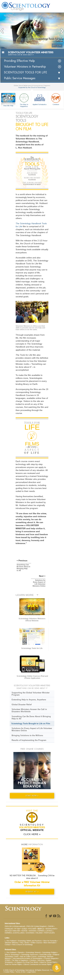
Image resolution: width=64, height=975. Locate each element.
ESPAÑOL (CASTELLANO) (15, 933)
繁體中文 (41, 929)
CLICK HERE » (32, 834)
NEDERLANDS (51, 929)
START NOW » (32, 795)
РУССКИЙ (32, 929)
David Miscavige (45, 954)
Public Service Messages (19, 78)
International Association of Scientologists (27, 958)
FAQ (21, 943)
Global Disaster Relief (22, 704)
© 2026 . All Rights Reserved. (26, 970)
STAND (7, 960)
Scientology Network (33, 952)
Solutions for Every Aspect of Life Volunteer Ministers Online (32, 729)
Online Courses (36, 943)
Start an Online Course (28, 956)
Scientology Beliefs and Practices (30, 941)
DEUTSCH (9, 931)
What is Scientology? (12, 954)
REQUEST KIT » (32, 891)
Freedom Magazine (51, 958)
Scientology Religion (49, 952)
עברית (17, 928)
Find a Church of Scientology (22, 944)
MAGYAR (16, 931)
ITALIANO (39, 933)
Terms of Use (20, 972)
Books (27, 943)
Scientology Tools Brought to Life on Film (30, 723)
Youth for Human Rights (13, 964)
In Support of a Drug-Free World (26, 962)
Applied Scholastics (40, 104)
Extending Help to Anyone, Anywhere (29, 700)
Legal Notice (31, 972)
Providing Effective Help (19, 61)
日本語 (24, 929)
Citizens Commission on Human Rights (37, 964)
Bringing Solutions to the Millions (27, 735)
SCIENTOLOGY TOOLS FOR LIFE (25, 72)
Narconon (41, 960)
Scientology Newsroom (29, 954)
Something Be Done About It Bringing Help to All (31, 717)
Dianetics (21, 952)
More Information (50, 943)
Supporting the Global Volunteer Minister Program (31, 694)
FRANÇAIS (9, 929)
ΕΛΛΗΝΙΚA (30, 933)
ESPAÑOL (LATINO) (45, 931)
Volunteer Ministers (11, 943)
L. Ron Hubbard (10, 941)
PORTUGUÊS (49, 933)
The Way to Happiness (24, 105)
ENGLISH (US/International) (15, 926)
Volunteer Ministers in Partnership (25, 66)
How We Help (8, 106)
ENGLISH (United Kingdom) (36, 926)
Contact (7, 944)
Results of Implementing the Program (29, 740)
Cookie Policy (9, 972)
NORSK (24, 931)
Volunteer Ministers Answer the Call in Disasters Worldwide (29, 710)
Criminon (56, 104)
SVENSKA (32, 931)
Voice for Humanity (50, 941)
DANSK (51, 926)
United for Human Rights (48, 962)
